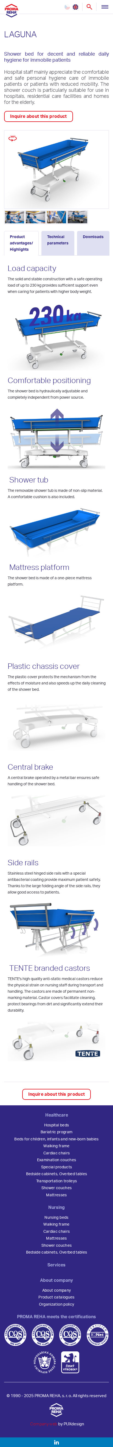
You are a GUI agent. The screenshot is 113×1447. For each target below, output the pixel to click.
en (75, 7)
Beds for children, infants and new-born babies (56, 1139)
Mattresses (56, 1195)
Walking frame (56, 1146)
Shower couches (56, 1188)
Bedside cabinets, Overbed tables (56, 1174)
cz (67, 7)
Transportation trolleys (56, 1181)
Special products (56, 1167)
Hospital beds (56, 1125)
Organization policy (56, 1304)
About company (56, 1290)
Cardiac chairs (56, 1153)
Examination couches (56, 1160)
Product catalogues (56, 1297)
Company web (44, 1424)
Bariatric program (57, 1132)
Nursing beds (56, 1218)
